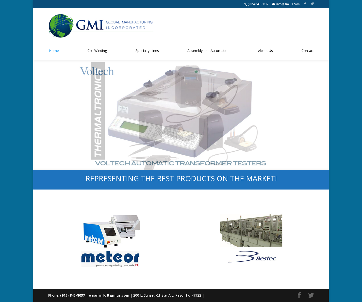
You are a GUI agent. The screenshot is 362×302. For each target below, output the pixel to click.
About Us (265, 50)
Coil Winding (97, 50)
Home (54, 50)
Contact (307, 50)
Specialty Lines (147, 50)
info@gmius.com (114, 295)
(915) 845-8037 (258, 4)
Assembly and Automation (208, 50)
